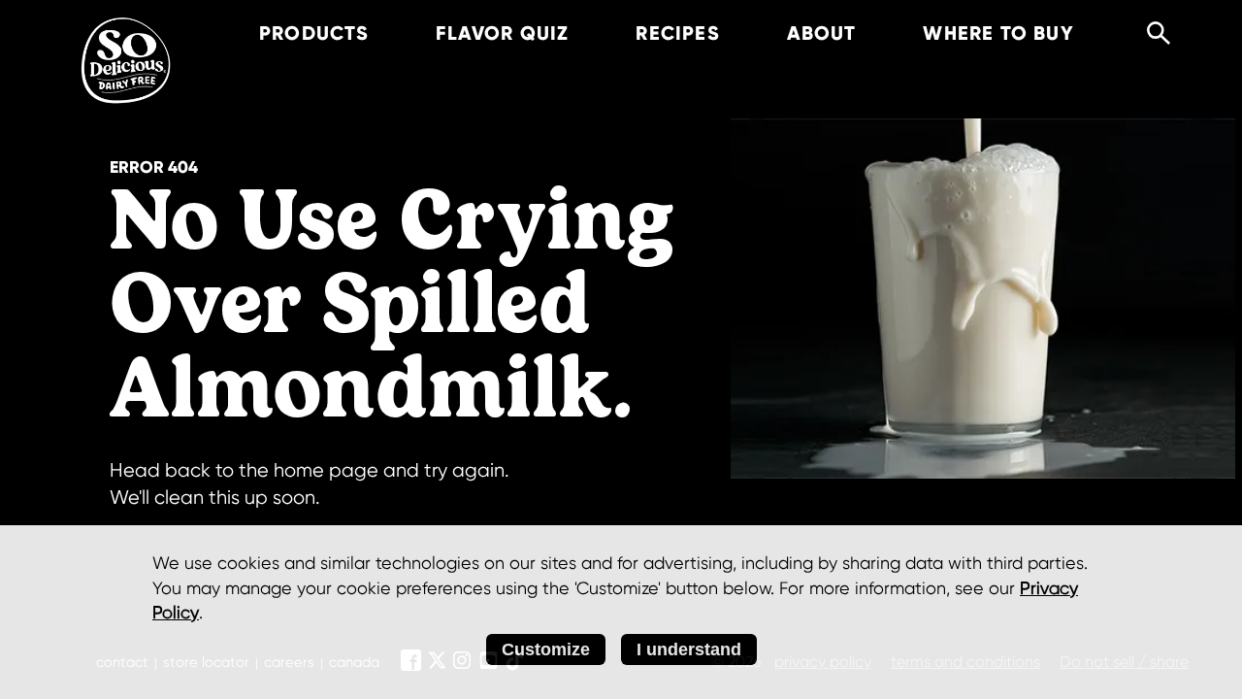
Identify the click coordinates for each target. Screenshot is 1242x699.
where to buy (998, 33)
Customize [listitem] (546, 649)
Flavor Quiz (502, 33)
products (314, 33)
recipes (677, 33)
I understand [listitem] (689, 649)
